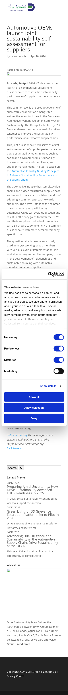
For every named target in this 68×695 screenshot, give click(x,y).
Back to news (15, 448)
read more (23, 644)
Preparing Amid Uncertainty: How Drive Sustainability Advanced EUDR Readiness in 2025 (32, 489)
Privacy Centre (15, 676)
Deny (34, 418)
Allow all (34, 396)
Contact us (49, 671)
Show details (48, 385)
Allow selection (34, 407)
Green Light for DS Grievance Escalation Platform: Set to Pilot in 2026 (33, 514)
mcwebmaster (19, 56)
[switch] (58, 348)
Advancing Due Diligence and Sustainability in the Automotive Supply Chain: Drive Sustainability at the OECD (32, 541)
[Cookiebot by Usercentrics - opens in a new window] (48, 274)
